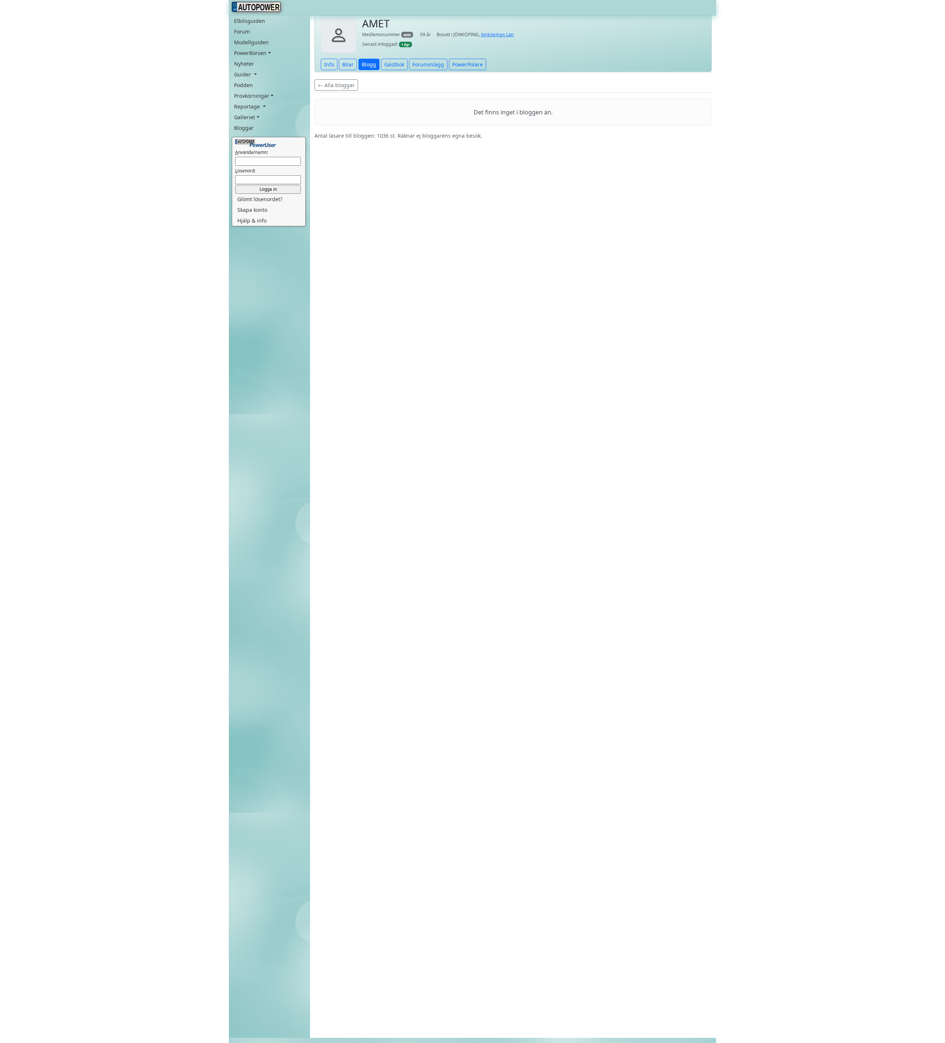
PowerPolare (467, 64)
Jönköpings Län (497, 34)
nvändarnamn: (251, 152)
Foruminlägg (428, 64)
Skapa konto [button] (252, 209)
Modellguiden (251, 42)
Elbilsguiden (249, 20)
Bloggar (244, 127)
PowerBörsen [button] (250, 52)
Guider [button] (243, 74)
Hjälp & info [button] (252, 220)
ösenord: (245, 171)
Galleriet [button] (244, 117)
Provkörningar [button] (251, 95)
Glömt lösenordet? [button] (259, 199)
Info (329, 64)
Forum (242, 31)
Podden (243, 85)
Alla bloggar (339, 85)
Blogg (369, 64)
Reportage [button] (247, 106)
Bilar (348, 64)
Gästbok (394, 64)
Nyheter (244, 63)
